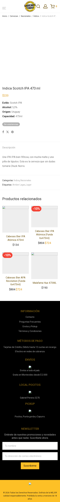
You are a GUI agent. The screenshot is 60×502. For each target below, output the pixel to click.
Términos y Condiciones (30, 331)
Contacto (30, 317)
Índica (36, 16)
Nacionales (26, 16)
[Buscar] (39, 6)
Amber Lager (18, 184)
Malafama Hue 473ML (44, 282)
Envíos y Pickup (30, 326)
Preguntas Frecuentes (30, 322)
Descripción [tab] (8, 147)
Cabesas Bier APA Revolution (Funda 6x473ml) (15, 281)
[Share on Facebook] (3, 132)
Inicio (4, 16)
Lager (29, 184)
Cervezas (14, 16)
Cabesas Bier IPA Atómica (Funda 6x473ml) (44, 235)
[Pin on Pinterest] (12, 132)
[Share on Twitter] (7, 132)
